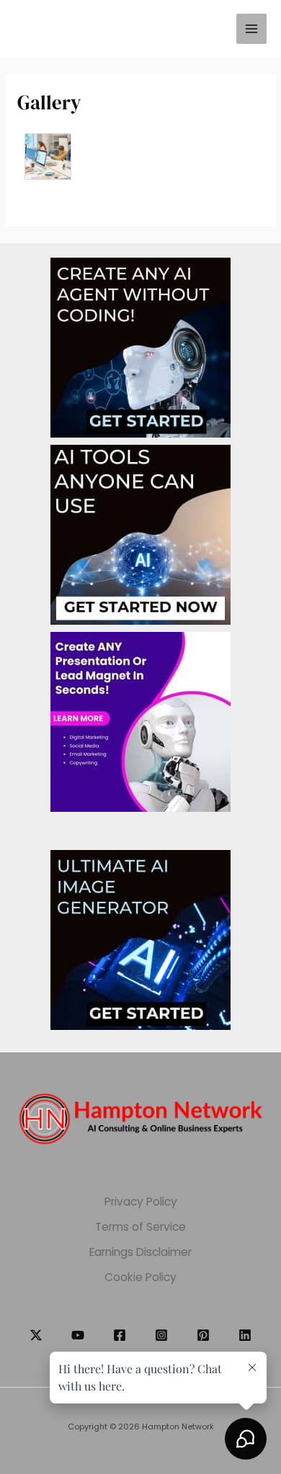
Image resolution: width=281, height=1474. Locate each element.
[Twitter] (36, 1335)
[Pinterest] (203, 1335)
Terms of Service (140, 1226)
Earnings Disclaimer (140, 1252)
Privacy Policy (140, 1201)
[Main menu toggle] (251, 29)
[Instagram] (161, 1335)
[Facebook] (119, 1335)
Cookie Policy (140, 1277)
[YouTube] (77, 1335)
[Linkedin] (244, 1335)
